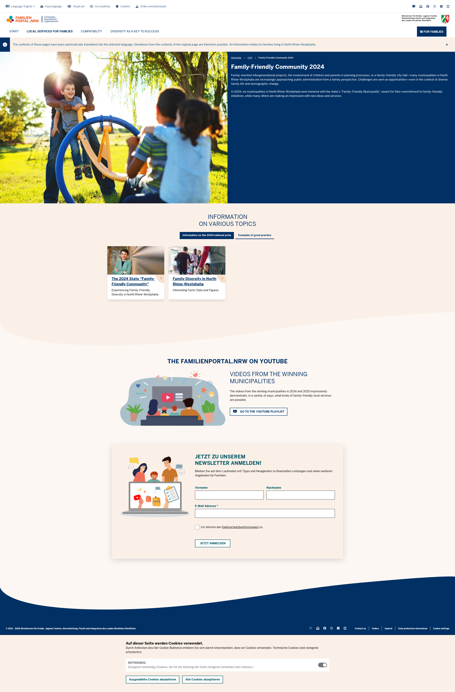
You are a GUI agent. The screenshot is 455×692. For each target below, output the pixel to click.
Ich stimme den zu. (232, 527)
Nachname (273, 488)
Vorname (201, 488)
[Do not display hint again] (446, 44)
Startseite (236, 57)
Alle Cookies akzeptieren (202, 679)
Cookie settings (441, 628)
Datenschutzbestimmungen (240, 527)
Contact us (360, 628)
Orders (375, 628)
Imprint (388, 628)
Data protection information (412, 628)
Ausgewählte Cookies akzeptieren (152, 679)
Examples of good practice (254, 235)
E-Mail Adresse (205, 506)
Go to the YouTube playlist (262, 411)
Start (14, 31)
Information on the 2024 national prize (207, 235)
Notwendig (137, 663)
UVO (250, 57)
